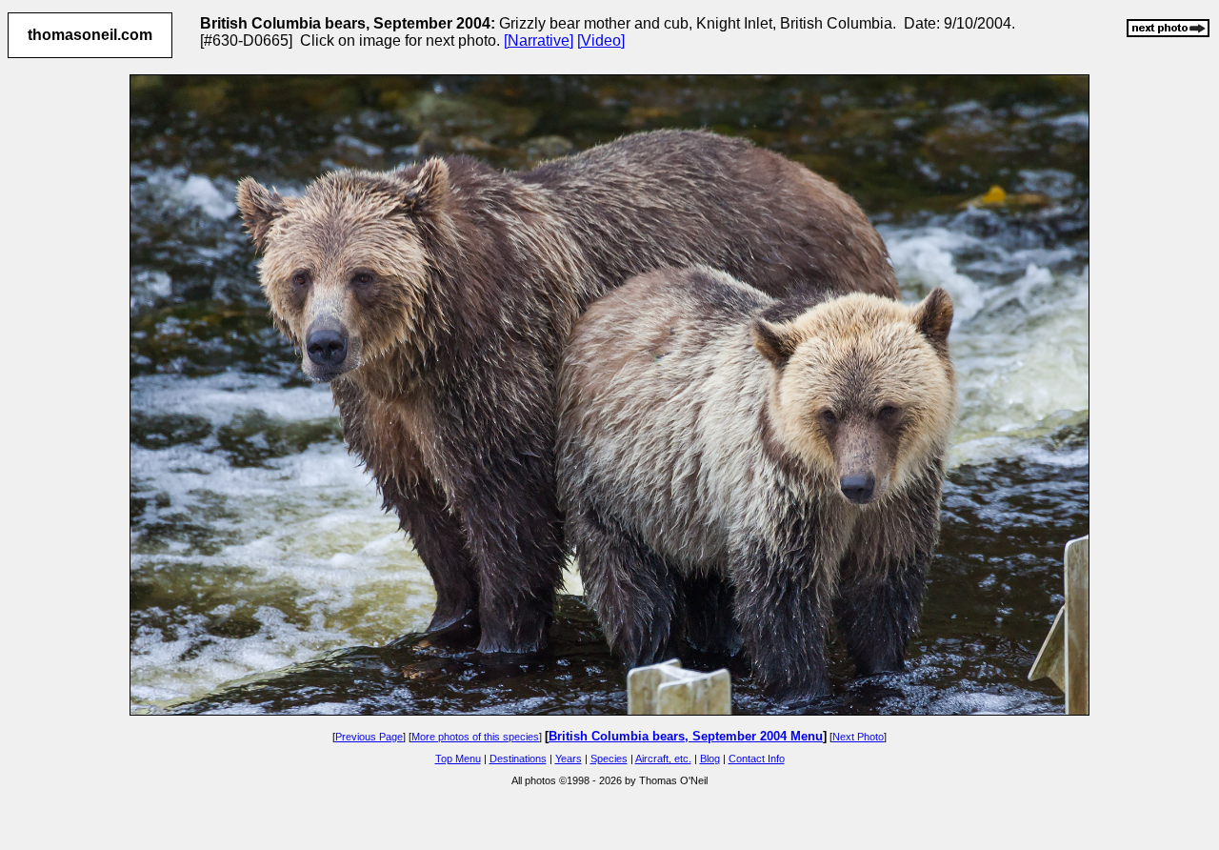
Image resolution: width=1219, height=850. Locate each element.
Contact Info (757, 758)
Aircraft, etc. (663, 758)
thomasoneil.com (90, 35)
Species (609, 758)
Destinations (518, 758)
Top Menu (458, 758)
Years (568, 758)
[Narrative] (538, 40)
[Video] (601, 40)
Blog (710, 758)
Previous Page (369, 736)
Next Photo (858, 736)
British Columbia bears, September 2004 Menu (686, 736)
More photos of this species (475, 736)
